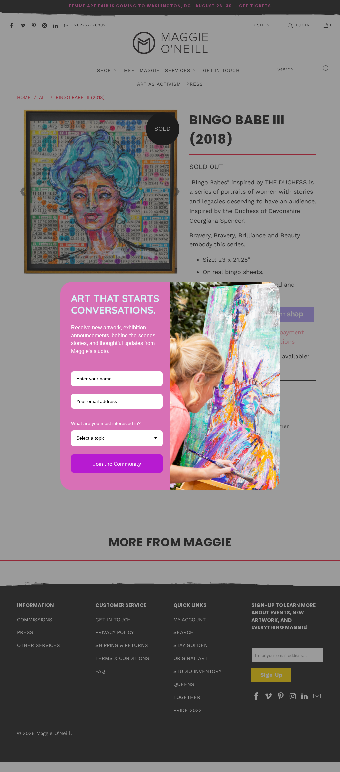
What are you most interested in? (106, 423)
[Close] (272, 290)
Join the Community (117, 463)
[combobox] (117, 438)
